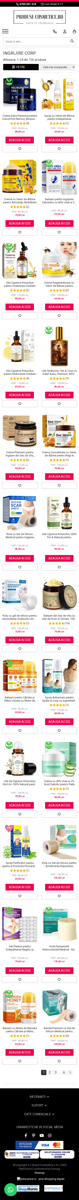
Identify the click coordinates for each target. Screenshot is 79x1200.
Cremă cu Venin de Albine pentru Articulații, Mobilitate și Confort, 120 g (19, 201)
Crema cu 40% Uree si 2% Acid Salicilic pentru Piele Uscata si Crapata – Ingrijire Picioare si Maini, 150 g (59, 783)
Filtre (20, 67)
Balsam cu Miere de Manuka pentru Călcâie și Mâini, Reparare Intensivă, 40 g (20, 1030)
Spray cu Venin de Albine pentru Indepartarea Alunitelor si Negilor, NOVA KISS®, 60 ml (59, 117)
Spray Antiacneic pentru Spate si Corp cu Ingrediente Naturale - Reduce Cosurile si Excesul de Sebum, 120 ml (59, 699)
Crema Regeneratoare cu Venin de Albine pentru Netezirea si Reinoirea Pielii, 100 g (59, 284)
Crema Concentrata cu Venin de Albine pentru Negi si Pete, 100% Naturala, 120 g (59, 454)
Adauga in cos (20, 140)
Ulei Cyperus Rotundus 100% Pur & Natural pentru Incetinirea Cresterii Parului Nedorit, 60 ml (59, 536)
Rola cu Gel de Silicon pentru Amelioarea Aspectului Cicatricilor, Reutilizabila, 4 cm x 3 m (59, 864)
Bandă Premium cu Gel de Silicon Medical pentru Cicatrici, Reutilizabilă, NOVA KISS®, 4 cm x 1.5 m (59, 1030)
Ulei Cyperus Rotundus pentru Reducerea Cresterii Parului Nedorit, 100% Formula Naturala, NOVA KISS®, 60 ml (20, 372)
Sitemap (40, 1172)
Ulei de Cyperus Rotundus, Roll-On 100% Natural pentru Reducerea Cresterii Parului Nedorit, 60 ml (20, 783)
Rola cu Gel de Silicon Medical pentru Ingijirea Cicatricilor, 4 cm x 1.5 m (19, 536)
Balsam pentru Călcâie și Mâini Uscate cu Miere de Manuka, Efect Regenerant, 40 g (20, 699)
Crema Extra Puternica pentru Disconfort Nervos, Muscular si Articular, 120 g (19, 117)
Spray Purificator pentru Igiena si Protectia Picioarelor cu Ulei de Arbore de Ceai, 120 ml (19, 864)
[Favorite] (19, 148)
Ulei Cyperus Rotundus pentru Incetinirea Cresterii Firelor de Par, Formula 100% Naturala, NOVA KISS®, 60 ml (19, 284)
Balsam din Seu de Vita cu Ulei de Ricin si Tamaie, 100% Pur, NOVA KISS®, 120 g (59, 617)
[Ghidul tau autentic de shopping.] (53, 1188)
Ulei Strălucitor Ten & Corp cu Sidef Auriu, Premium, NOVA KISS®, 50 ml (59, 372)
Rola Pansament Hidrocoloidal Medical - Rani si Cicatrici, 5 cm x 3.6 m (59, 948)
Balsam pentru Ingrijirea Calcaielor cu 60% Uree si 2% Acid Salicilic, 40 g (59, 201)
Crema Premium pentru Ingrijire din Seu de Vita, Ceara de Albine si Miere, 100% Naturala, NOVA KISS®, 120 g (19, 454)
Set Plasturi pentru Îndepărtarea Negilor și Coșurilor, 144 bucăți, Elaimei (20, 948)
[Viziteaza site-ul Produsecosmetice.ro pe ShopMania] (27, 1188)
